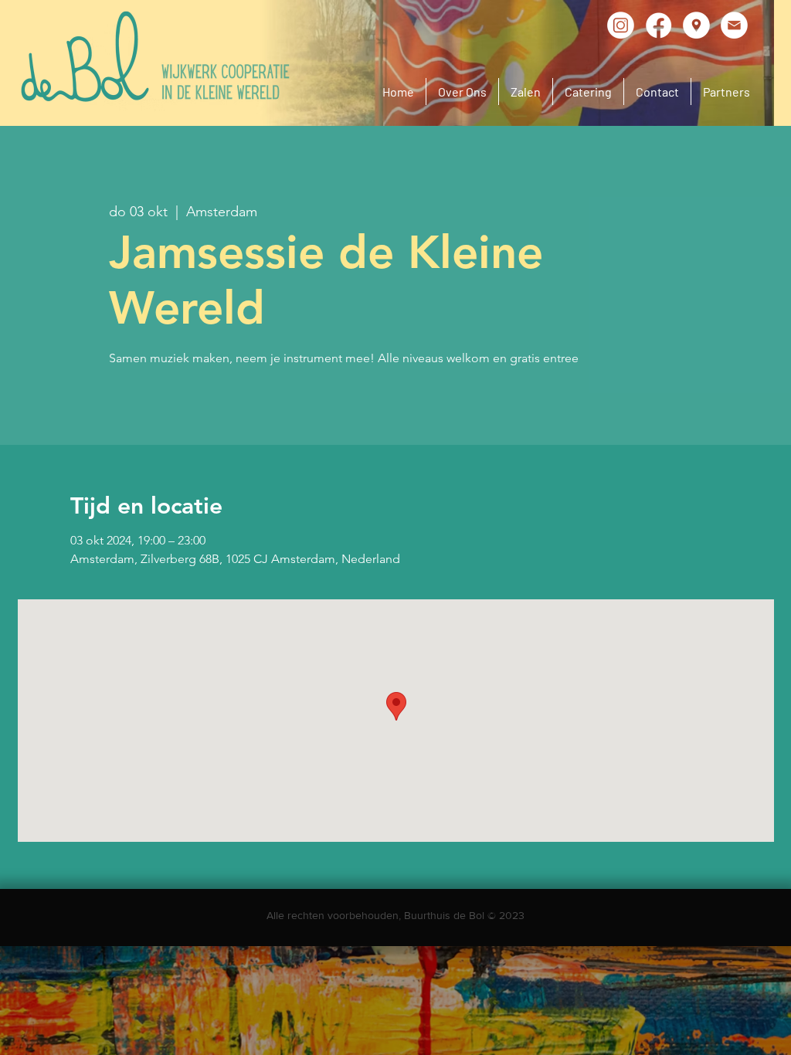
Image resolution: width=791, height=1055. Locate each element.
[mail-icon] (734, 25)
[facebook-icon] (658, 25)
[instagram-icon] (621, 25)
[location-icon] (696, 25)
